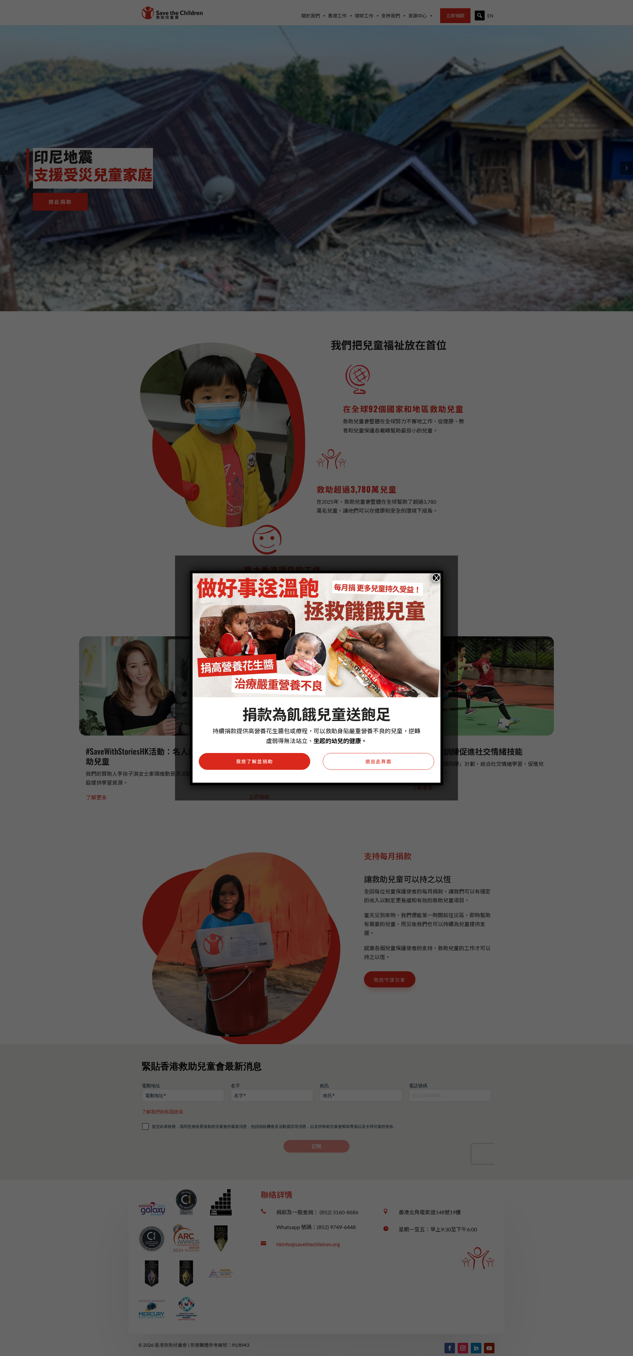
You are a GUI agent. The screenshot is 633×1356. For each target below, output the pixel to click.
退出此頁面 (378, 761)
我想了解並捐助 (254, 761)
